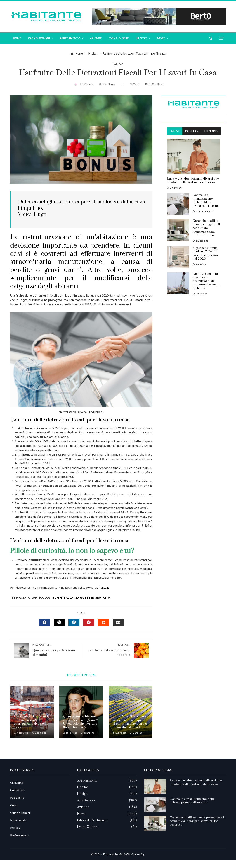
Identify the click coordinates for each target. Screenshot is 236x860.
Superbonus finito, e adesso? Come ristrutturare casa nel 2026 (205, 253)
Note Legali (18, 820)
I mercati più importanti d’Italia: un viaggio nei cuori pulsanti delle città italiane (31, 722)
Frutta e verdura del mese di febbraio (109, 650)
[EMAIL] (118, 622)
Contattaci (17, 790)
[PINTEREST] (88, 622)
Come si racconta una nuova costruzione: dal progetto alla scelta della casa (206, 281)
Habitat (118, 64)
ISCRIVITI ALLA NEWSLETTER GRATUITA (81, 597)
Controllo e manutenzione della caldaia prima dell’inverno (206, 200)
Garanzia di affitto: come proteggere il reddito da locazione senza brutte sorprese (206, 228)
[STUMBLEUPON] (103, 622)
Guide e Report (20, 812)
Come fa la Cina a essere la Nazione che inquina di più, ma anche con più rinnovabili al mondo (130, 722)
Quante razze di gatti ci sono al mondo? (53, 650)
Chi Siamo (16, 782)
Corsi (13, 805)
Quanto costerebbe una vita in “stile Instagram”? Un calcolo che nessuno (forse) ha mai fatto (80, 722)
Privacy (15, 827)
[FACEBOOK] (44, 622)
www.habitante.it (97, 587)
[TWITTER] (59, 622)
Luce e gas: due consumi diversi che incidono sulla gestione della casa (193, 180)
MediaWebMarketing (132, 854)
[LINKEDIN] (73, 622)
